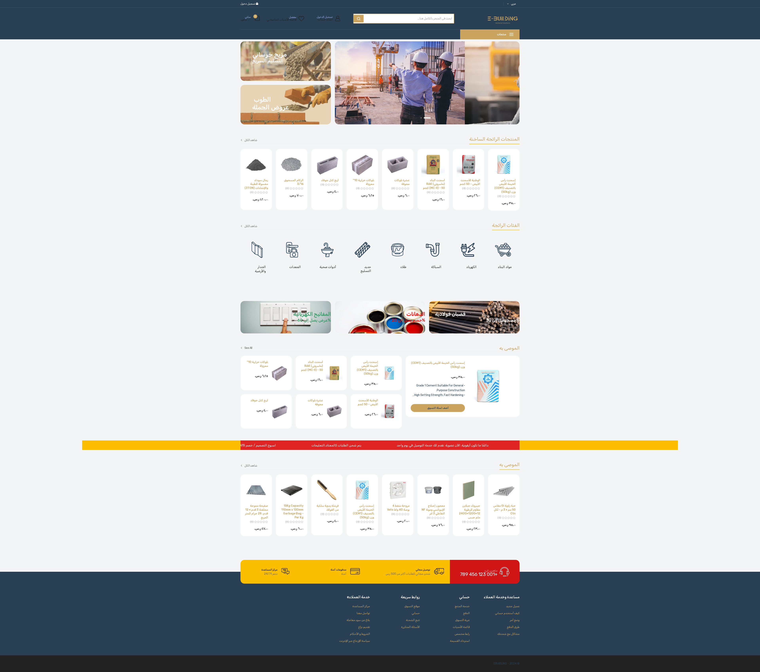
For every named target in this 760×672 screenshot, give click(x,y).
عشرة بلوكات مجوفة (401, 182)
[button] (511, 3)
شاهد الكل (250, 140)
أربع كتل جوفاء (330, 180)
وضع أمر (515, 620)
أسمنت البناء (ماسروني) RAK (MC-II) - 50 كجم (434, 184)
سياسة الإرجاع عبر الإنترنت (354, 641)
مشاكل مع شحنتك (508, 634)
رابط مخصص (462, 634)
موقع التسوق (412, 606)
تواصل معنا (363, 613)
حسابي (416, 613)
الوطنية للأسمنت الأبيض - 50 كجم (470, 182)
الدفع (466, 613)
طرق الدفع (513, 627)
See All (248, 348)
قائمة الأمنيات (461, 627)
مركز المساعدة (361, 606)
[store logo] (503, 18)
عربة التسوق (462, 620)
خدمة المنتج (462, 606)
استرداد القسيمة (460, 641)
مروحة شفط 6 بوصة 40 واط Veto (398, 507)
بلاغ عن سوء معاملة (358, 620)
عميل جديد (513, 606)
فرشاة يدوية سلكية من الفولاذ (327, 507)
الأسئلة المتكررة (410, 627)
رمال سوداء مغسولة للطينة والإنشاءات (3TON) (256, 184)
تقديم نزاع (364, 627)
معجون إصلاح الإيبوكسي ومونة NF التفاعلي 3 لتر (433, 509)
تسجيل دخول (248, 3)
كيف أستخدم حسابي (507, 613)
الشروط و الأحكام (360, 634)
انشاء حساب (325, 19)
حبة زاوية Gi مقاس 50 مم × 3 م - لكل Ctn (504, 509)
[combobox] (410, 18)
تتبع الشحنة (413, 620)
